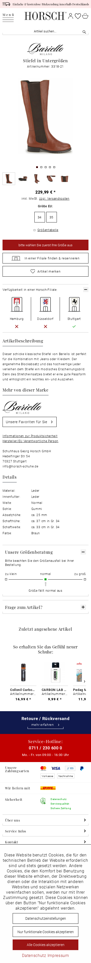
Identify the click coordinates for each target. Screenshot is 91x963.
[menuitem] (9, 16)
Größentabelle (47, 230)
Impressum (58, 955)
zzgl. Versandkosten (54, 198)
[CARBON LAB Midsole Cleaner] (55, 672)
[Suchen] (84, 31)
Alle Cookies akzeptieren (45, 944)
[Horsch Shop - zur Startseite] (45, 16)
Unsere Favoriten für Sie (26, 421)
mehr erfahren (42, 724)
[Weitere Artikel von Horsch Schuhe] (45, 49)
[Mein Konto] (71, 16)
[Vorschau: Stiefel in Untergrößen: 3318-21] (9, 178)
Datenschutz (34, 955)
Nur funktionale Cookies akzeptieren (45, 931)
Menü (9, 15)
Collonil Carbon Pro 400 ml (23, 690)
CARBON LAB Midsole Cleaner (55, 690)
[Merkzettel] (78, 16)
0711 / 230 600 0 (45, 747)
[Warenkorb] (85, 16)
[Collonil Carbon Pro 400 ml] (23, 672)
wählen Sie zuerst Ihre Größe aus (45, 245)
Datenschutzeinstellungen (45, 918)
